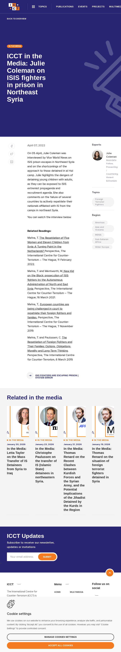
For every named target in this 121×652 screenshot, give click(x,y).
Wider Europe (102, 247)
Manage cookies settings (60, 637)
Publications (64, 6)
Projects (98, 6)
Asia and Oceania (99, 228)
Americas (99, 223)
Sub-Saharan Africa (101, 240)
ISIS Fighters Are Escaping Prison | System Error (56, 376)
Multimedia (76, 592)
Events (82, 6)
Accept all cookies (60, 645)
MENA (98, 235)
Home (57, 592)
